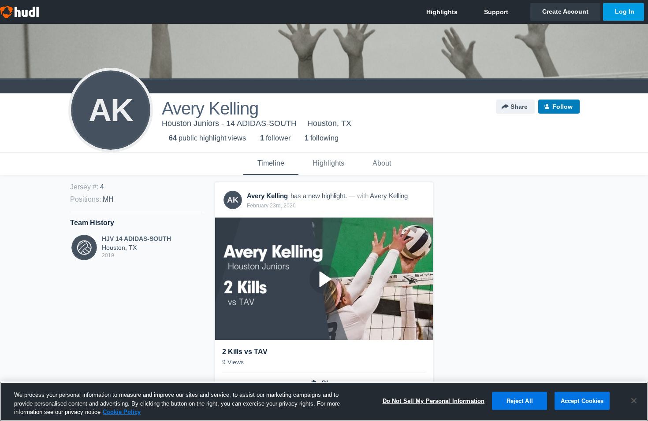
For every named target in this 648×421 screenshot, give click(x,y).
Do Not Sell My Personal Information (434, 400)
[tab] (270, 164)
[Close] (634, 400)
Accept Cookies (582, 400)
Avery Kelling (389, 195)
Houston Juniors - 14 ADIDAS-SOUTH (229, 123)
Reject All (519, 400)
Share (519, 106)
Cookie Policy (122, 412)
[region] (324, 401)
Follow (562, 106)
